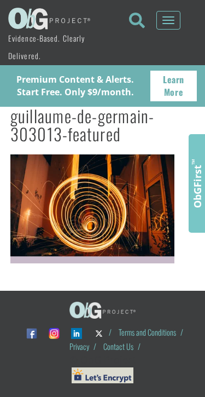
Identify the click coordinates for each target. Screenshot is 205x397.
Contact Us (118, 346)
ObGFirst (197, 183)
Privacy (79, 346)
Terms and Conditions (147, 332)
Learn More (173, 86)
